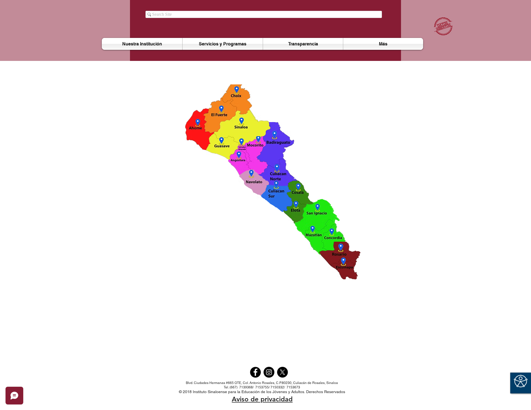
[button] (223, 44)
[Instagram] (269, 372)
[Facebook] (255, 372)
